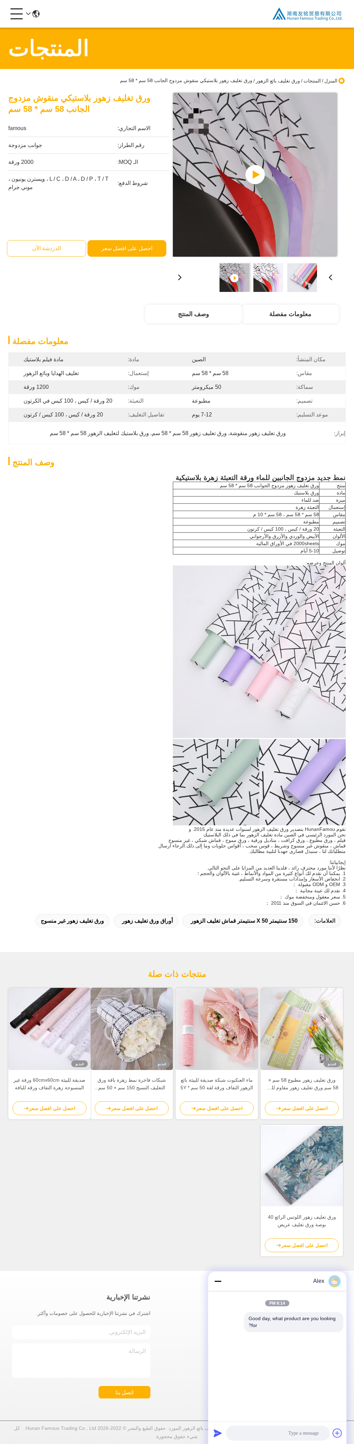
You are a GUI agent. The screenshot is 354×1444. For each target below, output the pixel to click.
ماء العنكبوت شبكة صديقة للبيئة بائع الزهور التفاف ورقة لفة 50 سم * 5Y (216, 1083)
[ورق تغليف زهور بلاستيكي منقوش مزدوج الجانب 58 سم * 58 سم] (255, 174)
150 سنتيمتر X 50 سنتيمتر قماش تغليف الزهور (244, 921)
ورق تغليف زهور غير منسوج (72, 921)
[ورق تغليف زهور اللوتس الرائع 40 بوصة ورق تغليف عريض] (302, 1166)
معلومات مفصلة (290, 314)
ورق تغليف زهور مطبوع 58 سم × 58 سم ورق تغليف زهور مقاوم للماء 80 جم (301, 1084)
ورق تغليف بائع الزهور (278, 81)
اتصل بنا (124, 1392)
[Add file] (337, 1433)
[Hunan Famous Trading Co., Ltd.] (308, 13)
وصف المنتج (193, 314)
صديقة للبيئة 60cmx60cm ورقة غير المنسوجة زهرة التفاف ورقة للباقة (49, 1083)
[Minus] (218, 1281)
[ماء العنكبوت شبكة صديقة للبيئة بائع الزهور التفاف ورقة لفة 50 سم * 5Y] (217, 1029)
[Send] (217, 1433)
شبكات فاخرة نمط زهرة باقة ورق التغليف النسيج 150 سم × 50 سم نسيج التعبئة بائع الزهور (131, 1084)
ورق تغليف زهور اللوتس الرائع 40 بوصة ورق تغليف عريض (302, 1220)
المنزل (330, 81)
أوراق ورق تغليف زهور (147, 921)
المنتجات (312, 81)
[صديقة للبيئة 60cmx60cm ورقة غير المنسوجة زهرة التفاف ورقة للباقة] (49, 1029)
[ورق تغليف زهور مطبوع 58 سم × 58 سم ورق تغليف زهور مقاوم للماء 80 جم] (302, 1029)
